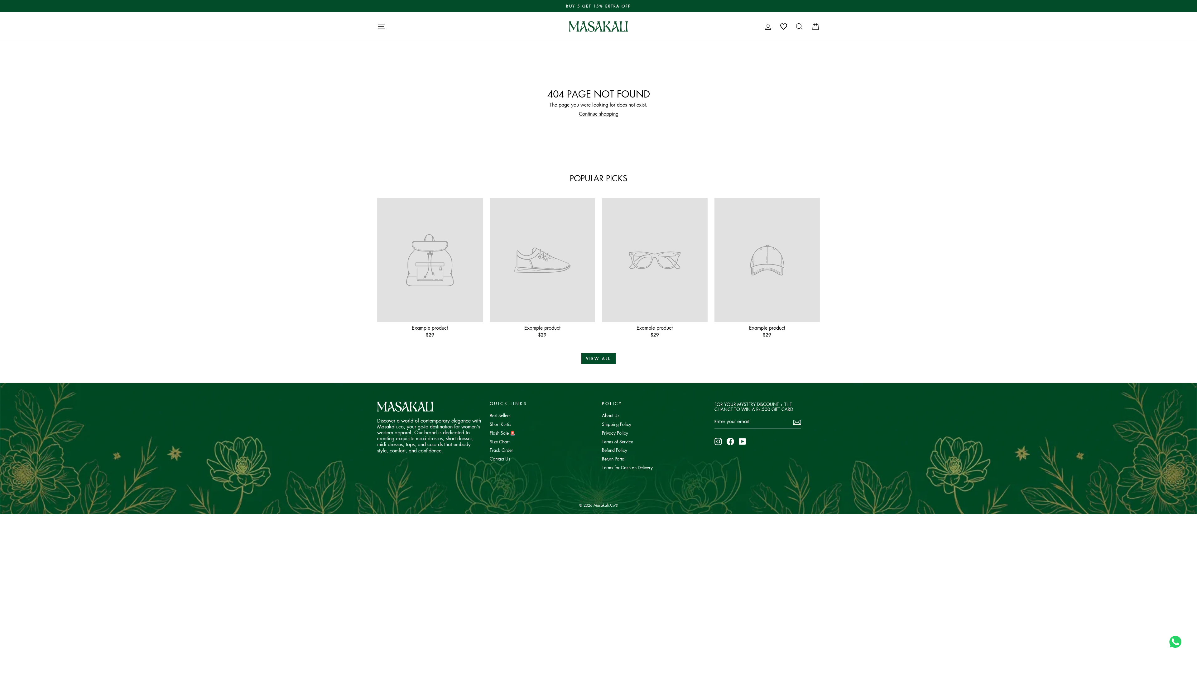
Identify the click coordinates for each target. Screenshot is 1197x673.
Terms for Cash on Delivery (627, 467)
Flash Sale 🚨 (502, 433)
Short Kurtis (500, 424)
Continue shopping (598, 113)
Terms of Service (617, 441)
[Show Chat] (1177, 641)
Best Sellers (500, 415)
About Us (610, 415)
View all (598, 358)
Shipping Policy (616, 424)
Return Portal (613, 459)
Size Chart (499, 441)
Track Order (501, 450)
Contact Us (500, 459)
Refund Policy (614, 450)
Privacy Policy (615, 433)
